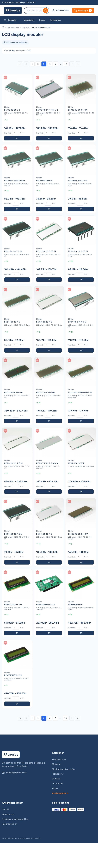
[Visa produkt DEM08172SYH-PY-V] (17, 603)
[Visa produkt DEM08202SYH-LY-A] (49, 603)
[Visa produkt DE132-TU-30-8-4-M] (49, 391)
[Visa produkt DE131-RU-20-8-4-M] (81, 320)
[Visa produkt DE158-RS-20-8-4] (81, 462)
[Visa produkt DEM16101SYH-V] (81, 603)
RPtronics (13, 10)
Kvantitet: (7, 133)
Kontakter (56, 778)
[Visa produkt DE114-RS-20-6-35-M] (81, 179)
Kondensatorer (59, 759)
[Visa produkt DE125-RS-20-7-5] (17, 320)
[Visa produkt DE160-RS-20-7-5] (49, 532)
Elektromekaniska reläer (63, 769)
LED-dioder (57, 783)
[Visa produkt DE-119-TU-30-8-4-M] (81, 108)
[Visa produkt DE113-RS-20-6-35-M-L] (17, 179)
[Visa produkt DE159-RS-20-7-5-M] (17, 532)
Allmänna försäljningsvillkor (15, 819)
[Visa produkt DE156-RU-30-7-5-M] (17, 462)
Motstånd (56, 764)
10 (66, 64)
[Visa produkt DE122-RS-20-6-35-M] (49, 250)
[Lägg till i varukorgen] (17, 138)
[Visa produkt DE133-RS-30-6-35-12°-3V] (81, 391)
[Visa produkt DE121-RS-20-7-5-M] (17, 250)
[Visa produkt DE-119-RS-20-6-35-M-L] (49, 108)
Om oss (42, 20)
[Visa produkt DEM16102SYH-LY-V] (17, 674)
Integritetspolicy (9, 824)
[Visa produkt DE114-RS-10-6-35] (49, 179)
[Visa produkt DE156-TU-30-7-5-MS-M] (49, 462)
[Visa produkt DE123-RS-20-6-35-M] (81, 250)
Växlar (55, 788)
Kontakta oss (55, 20)
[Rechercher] (45, 10)
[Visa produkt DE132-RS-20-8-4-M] (17, 391)
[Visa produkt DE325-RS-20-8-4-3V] (81, 532)
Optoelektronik (13, 27)
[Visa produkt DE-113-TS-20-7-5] (17, 108)
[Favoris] (28, 78)
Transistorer (57, 774)
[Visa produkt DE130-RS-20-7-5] (49, 320)
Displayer (26, 27)
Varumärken (29, 20)
